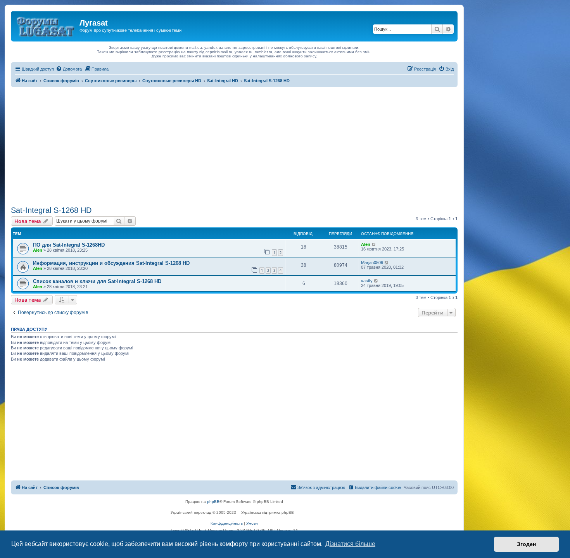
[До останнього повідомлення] (374, 244)
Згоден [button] (526, 544)
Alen (37, 250)
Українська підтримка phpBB (267, 512)
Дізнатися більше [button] (350, 544)
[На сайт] (46, 25)
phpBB (213, 501)
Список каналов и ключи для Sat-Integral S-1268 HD (97, 281)
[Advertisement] (234, 145)
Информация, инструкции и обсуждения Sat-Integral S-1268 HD (111, 263)
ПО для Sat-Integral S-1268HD (69, 245)
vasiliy (367, 280)
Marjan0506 (372, 262)
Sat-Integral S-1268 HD (51, 210)
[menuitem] (69, 69)
